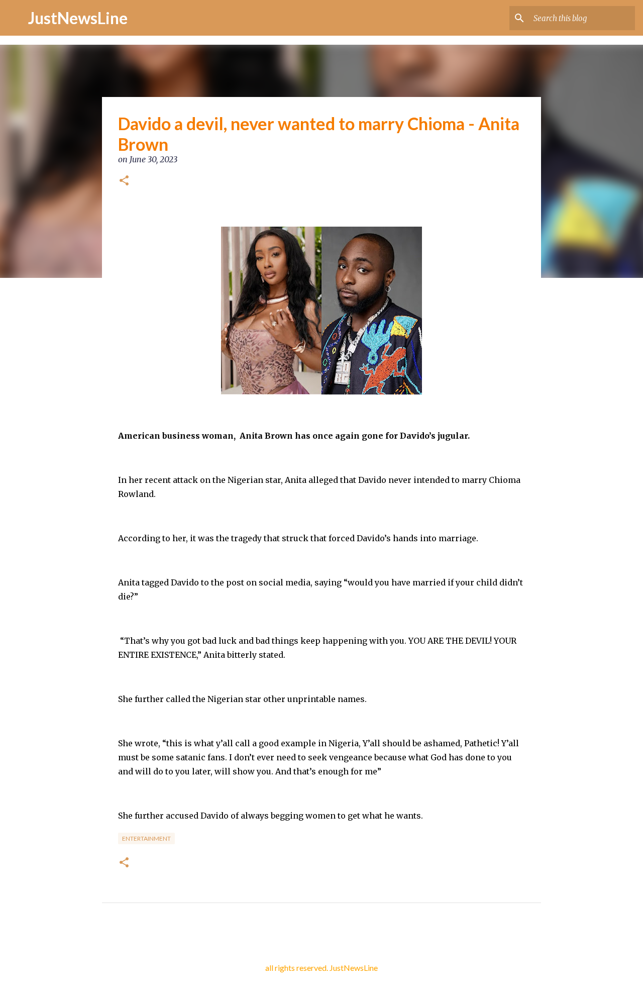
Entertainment (146, 838)
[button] (124, 181)
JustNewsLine (78, 18)
